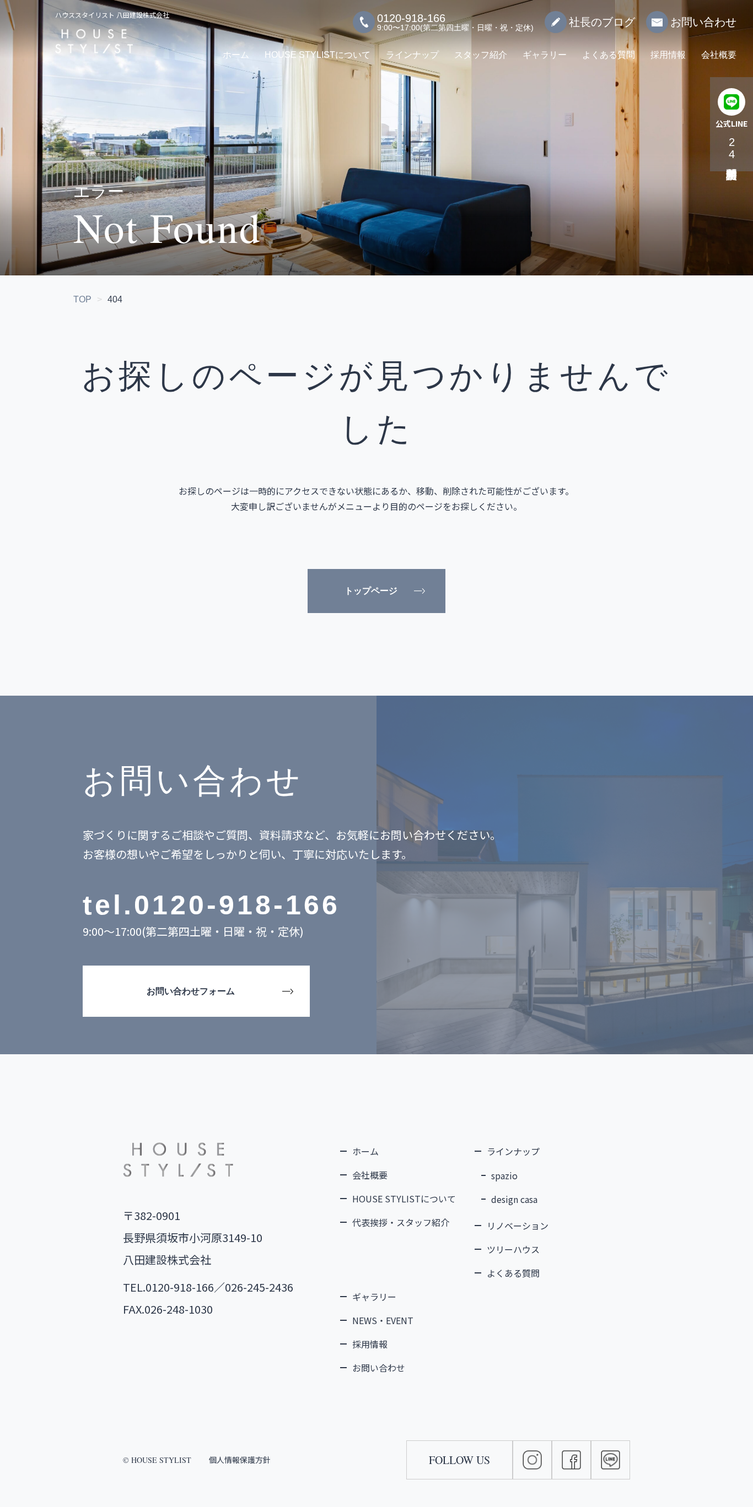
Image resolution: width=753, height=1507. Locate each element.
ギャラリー (545, 54)
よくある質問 (608, 54)
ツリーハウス (513, 1249)
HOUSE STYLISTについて (317, 54)
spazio (504, 1175)
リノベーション (517, 1225)
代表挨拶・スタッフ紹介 (400, 1222)
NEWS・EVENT (382, 1320)
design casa (514, 1199)
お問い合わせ (703, 22)
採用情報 (668, 54)
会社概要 (718, 54)
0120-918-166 (237, 905)
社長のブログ (602, 22)
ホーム (236, 54)
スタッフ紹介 (480, 54)
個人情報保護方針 (240, 1459)
